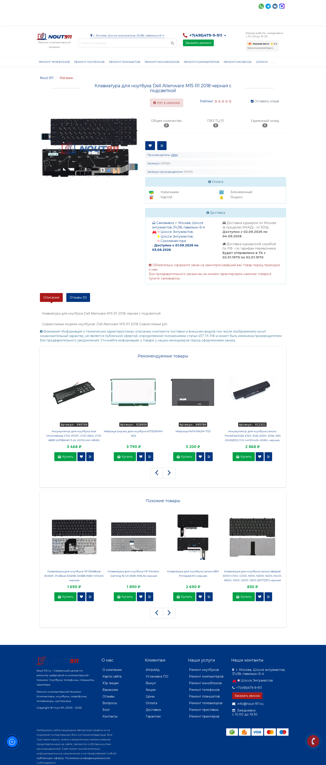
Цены (150, 696)
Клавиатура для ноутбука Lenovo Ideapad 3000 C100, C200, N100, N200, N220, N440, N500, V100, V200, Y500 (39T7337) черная (252, 576)
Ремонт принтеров (204, 716)
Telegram (268, 6)
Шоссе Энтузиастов (257, 680)
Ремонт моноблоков (162, 61)
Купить (67, 457)
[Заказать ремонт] (313, 741)
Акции (114, 20)
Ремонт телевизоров (205, 703)
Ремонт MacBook (237, 61)
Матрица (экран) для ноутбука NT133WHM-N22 (133, 433)
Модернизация (156, 20)
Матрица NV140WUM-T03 (193, 431)
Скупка (131, 20)
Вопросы (109, 703)
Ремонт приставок (204, 710)
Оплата (96, 20)
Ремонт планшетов (124, 61)
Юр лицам (110, 683)
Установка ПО (157, 676)
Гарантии (201, 20)
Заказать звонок (247, 696)
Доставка (76, 20)
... (273, 61)
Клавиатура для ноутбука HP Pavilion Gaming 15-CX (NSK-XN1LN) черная (133, 573)
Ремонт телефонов (54, 61)
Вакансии (110, 690)
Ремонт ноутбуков (89, 61)
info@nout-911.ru (250, 704)
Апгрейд (152, 670)
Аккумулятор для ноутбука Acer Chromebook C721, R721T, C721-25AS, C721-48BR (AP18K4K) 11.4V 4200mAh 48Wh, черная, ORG (74, 436)
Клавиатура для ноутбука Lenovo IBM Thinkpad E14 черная (193, 573)
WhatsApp (261, 6)
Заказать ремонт (198, 43)
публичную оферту (50, 758)
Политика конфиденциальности (87, 758)
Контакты (242, 20)
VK (275, 6)
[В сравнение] (90, 456)
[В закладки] (81, 456)
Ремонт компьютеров (201, 61)
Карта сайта (112, 676)
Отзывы (222, 20)
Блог (106, 710)
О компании (53, 20)
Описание (51, 297)
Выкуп (151, 683)
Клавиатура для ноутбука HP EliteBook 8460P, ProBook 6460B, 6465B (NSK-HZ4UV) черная (74, 576)
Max (282, 6)
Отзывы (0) (78, 297)
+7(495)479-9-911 (249, 688)
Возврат (181, 20)
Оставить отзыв (266, 101)
